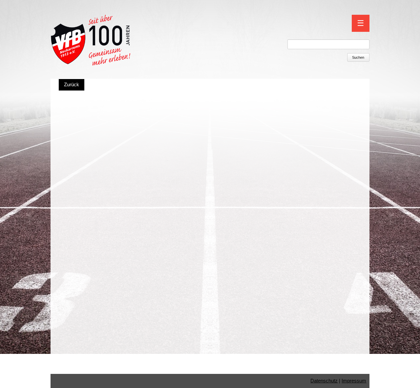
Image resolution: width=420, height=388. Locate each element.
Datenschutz (324, 380)
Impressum (354, 380)
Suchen (358, 57)
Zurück (71, 84)
